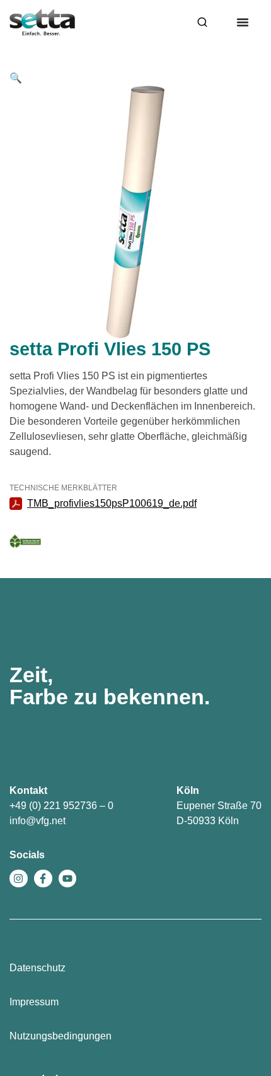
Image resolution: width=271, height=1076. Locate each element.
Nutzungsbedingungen (60, 1036)
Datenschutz (37, 967)
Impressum (34, 1001)
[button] (15, 78)
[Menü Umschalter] (242, 22)
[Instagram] (18, 879)
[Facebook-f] (43, 879)
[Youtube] (68, 879)
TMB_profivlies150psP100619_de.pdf (112, 503)
